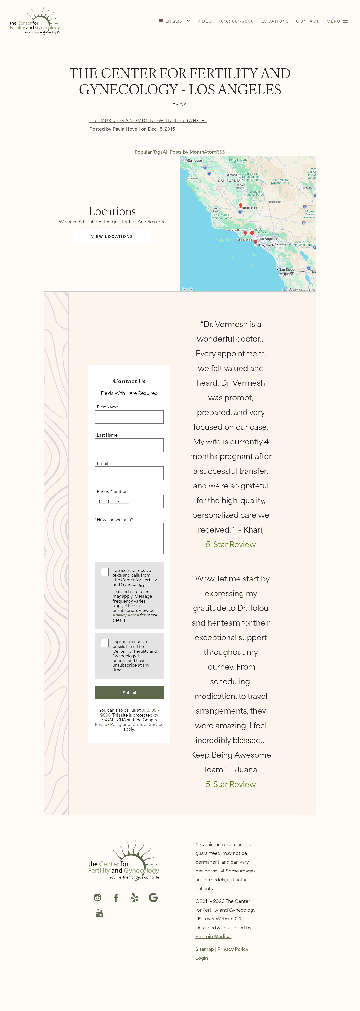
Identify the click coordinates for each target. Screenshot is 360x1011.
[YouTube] (99, 913)
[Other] (134, 898)
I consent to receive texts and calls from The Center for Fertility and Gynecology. (135, 595)
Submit (129, 692)
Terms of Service (147, 724)
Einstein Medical (213, 936)
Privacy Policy (126, 615)
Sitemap (204, 948)
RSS (220, 151)
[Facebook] (116, 898)
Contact (307, 21)
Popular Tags (149, 151)
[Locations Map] (248, 223)
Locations (275, 21)
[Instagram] (97, 898)
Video (204, 21)
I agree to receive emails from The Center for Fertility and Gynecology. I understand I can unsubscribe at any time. (135, 656)
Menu (333, 21)
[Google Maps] (153, 898)
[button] (174, 20)
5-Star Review (231, 544)
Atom (210, 151)
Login (201, 957)
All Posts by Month (183, 151)
